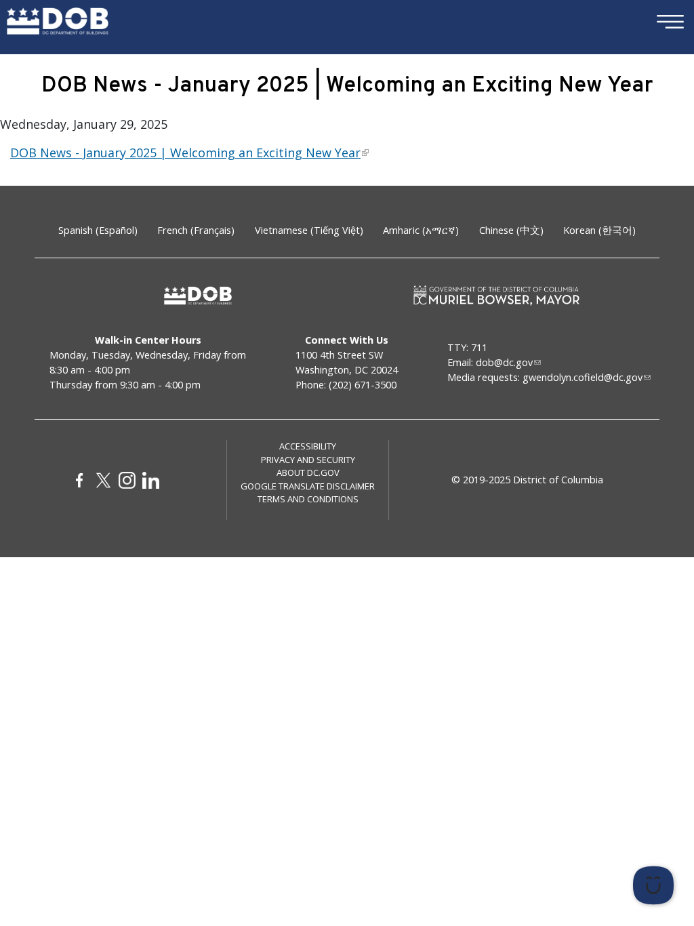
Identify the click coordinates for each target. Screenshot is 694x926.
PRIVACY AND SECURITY (308, 460)
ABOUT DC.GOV (308, 472)
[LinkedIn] (151, 480)
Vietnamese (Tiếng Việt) (309, 230)
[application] (527, 885)
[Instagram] (127, 480)
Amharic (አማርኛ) (421, 230)
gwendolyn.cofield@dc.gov (582, 377)
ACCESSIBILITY (307, 446)
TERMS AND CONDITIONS (308, 499)
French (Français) (195, 230)
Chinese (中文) (511, 230)
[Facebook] (79, 480)
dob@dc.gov (504, 362)
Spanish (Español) (98, 230)
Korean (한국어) (599, 230)
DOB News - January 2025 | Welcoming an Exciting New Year (185, 152)
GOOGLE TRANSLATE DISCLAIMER (308, 486)
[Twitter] (103, 480)
